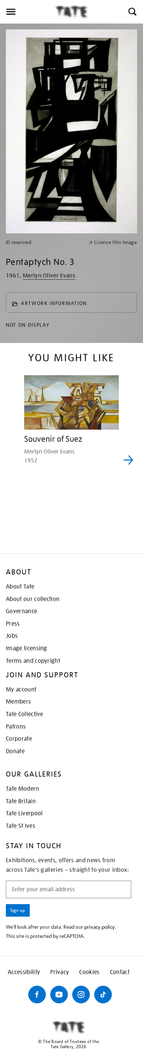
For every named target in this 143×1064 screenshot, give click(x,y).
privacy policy (99, 927)
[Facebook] (37, 994)
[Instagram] (81, 994)
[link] (44, 242)
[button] (132, 11)
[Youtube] (59, 994)
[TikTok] (103, 994)
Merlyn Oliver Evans (49, 275)
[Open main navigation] (27, 11)
